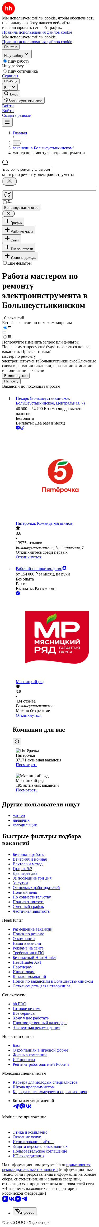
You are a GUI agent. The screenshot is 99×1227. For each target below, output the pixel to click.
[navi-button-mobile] (7, 122)
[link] (11, 93)
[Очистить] (9, 181)
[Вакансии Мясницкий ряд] (55, 637)
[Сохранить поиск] (7, 195)
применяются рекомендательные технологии (46, 1167)
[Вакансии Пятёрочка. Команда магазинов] (55, 476)
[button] (8, 106)
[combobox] (26, 169)
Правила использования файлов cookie (37, 41)
